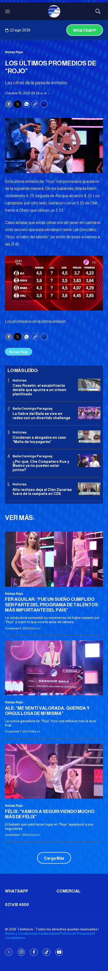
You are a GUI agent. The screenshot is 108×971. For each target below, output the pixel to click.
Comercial (69, 891)
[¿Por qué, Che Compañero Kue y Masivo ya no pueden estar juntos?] (89, 460)
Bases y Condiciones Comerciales (31, 933)
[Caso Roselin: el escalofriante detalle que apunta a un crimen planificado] (89, 385)
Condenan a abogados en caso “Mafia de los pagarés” (39, 439)
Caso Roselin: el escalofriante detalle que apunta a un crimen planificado (39, 390)
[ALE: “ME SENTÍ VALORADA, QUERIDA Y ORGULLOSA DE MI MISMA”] (54, 667)
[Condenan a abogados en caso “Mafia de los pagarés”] (89, 436)
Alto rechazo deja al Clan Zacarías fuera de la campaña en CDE (42, 492)
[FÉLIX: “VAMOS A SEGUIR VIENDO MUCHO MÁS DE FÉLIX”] (54, 771)
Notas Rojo (14, 52)
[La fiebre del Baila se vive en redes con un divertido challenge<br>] (89, 413)
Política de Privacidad (76, 933)
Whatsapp (84, 30)
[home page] (54, 11)
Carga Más (54, 858)
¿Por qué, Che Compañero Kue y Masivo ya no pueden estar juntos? (41, 466)
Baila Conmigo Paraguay (32, 408)
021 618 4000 (17, 905)
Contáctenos (15, 938)
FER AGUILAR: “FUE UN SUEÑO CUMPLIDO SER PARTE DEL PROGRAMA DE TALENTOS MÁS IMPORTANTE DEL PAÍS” (51, 605)
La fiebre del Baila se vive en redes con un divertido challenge (41, 416)
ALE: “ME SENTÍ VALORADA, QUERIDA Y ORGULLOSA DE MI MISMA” (47, 711)
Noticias (20, 380)
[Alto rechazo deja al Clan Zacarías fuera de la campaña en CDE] (89, 488)
